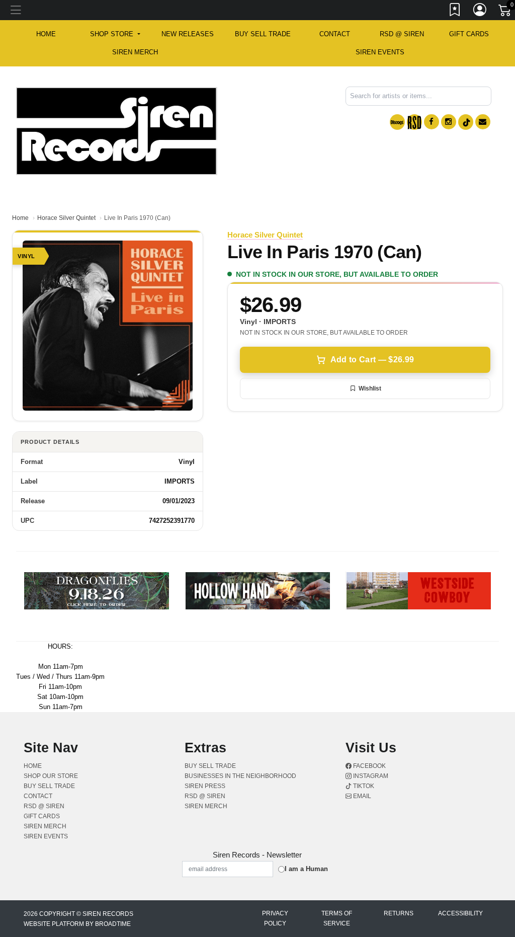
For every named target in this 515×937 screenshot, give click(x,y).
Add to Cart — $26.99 (372, 359)
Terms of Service (336, 918)
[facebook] (431, 121)
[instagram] (448, 121)
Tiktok (363, 786)
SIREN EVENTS (380, 52)
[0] (505, 12)
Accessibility (460, 913)
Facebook (369, 765)
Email (361, 796)
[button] (115, 34)
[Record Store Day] (414, 122)
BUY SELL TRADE (263, 34)
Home (20, 217)
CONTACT (334, 34)
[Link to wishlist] (455, 12)
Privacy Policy (275, 918)
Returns (398, 913)
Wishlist (370, 388)
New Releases (187, 34)
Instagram (370, 775)
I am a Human (306, 869)
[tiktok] (465, 122)
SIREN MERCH (135, 52)
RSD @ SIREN (402, 34)
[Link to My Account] (480, 12)
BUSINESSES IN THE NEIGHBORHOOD (240, 775)
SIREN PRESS (205, 786)
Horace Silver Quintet (66, 217)
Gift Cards (469, 34)
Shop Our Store (51, 775)
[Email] (482, 121)
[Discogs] (397, 122)
